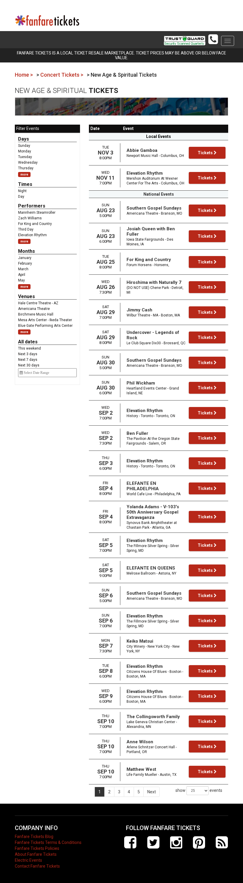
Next (151, 791)
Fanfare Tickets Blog (34, 836)
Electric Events (28, 860)
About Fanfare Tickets (36, 854)
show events (198, 790)
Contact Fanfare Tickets (37, 866)
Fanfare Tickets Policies (37, 848)
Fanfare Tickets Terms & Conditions (48, 842)
